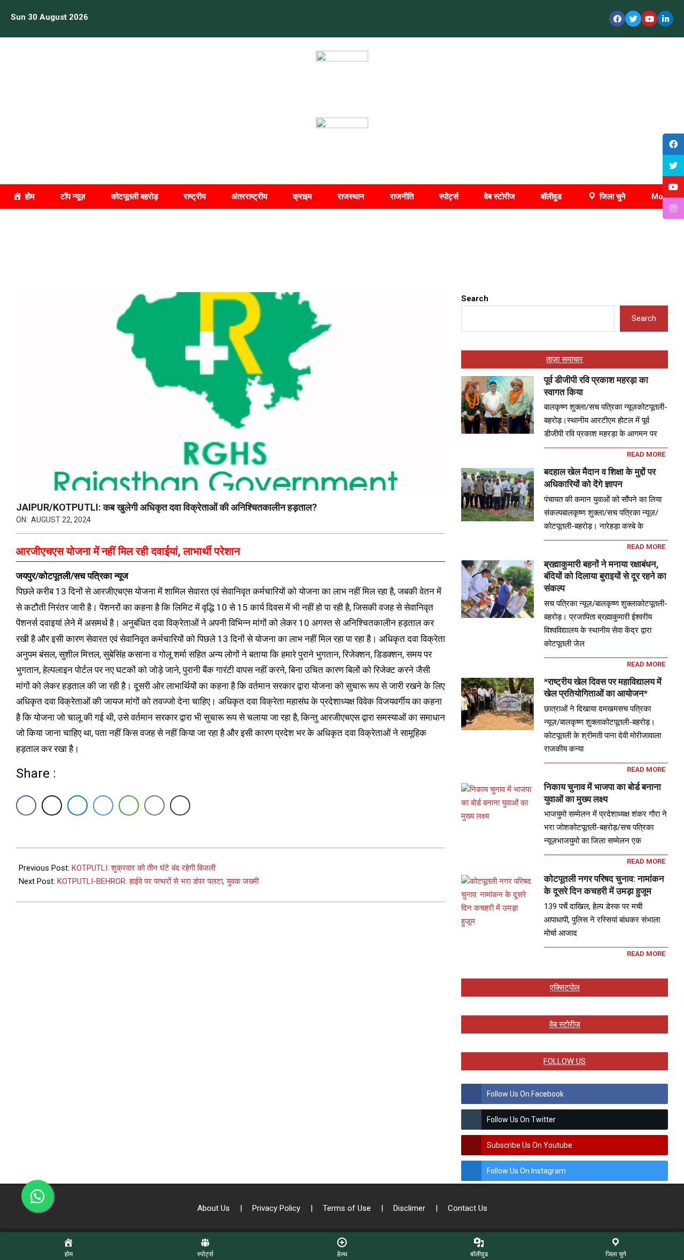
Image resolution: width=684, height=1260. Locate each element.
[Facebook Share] (26, 805)
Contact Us (467, 1208)
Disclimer (410, 1208)
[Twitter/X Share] (52, 805)
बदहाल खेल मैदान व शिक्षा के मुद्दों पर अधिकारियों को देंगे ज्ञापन (600, 477)
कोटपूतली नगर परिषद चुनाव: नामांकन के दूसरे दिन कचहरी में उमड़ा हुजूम (604, 884)
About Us (214, 1208)
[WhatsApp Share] (129, 805)
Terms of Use (348, 1208)
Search (474, 298)
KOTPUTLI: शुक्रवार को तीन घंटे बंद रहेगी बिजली (143, 868)
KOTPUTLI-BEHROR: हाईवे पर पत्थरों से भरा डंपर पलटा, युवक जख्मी (158, 881)
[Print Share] (180, 805)
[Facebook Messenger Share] (103, 805)
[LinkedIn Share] (77, 805)
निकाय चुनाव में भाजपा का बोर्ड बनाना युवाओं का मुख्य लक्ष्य (602, 792)
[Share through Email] (154, 805)
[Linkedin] (665, 19)
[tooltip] (673, 144)
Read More (646, 454)
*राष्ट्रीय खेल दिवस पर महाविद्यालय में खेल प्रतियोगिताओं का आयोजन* (603, 687)
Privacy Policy (277, 1208)
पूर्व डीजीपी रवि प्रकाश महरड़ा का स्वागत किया (596, 385)
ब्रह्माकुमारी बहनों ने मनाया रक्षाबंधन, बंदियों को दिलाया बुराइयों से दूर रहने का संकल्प (605, 576)
